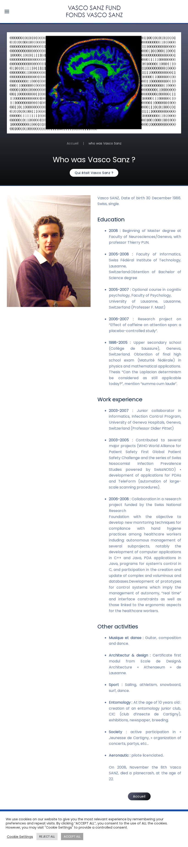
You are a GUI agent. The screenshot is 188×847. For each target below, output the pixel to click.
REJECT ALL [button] (47, 836)
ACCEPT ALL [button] (72, 836)
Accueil (72, 143)
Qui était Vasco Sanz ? (94, 173)
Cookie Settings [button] (20, 837)
